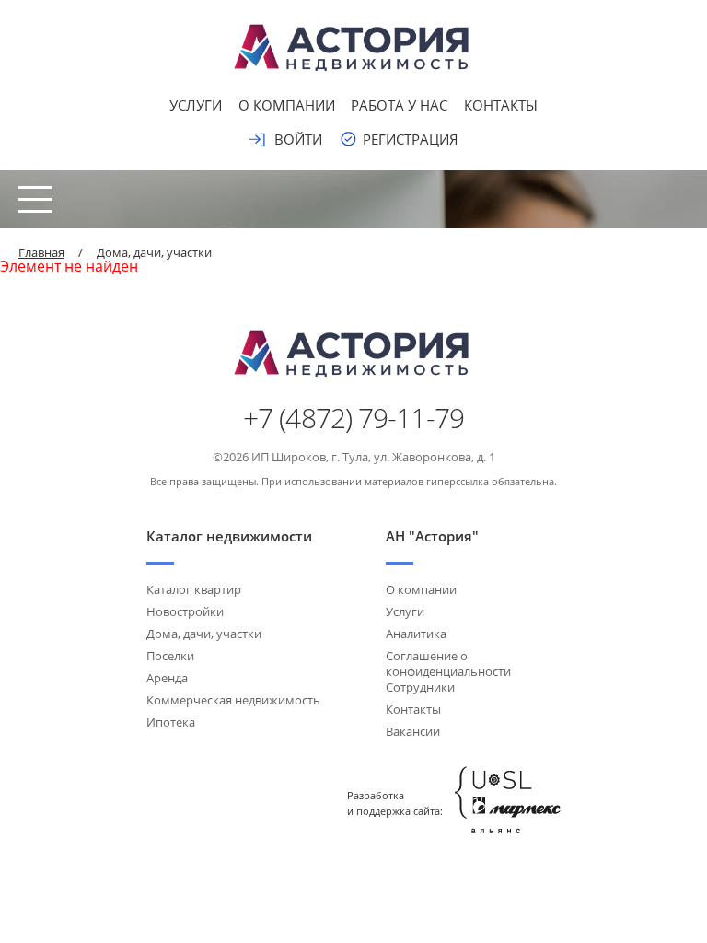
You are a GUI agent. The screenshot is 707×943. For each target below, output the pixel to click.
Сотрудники (420, 687)
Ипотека (170, 722)
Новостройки (185, 611)
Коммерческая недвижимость (233, 700)
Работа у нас (399, 105)
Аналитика (416, 633)
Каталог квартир (193, 589)
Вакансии (413, 731)
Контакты (501, 105)
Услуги (195, 105)
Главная (41, 252)
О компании (286, 105)
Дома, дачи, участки (203, 633)
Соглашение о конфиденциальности (448, 663)
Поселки (170, 655)
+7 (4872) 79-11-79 (353, 418)
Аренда (167, 677)
